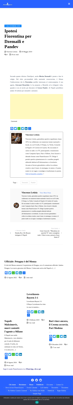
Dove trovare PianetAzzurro (15, 387)
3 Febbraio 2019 (34, 320)
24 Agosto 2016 (11, 362)
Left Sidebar (44, 387)
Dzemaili (25, 182)
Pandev (33, 182)
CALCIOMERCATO (13, 26)
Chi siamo (49, 384)
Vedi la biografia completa (34, 174)
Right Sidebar (61, 390)
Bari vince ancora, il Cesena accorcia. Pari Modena (58, 324)
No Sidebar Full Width (37, 390)
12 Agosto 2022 (11, 277)
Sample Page (37, 393)
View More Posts (45, 193)
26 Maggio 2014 (26, 52)
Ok (37, 402)
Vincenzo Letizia (12, 52)
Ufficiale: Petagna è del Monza (20, 261)
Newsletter (54, 387)
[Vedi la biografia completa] (44, 173)
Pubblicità (51, 390)
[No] (71, 400)
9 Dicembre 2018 (57, 344)
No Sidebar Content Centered (17, 390)
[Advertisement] (36, 106)
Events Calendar (32, 387)
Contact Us (59, 384)
